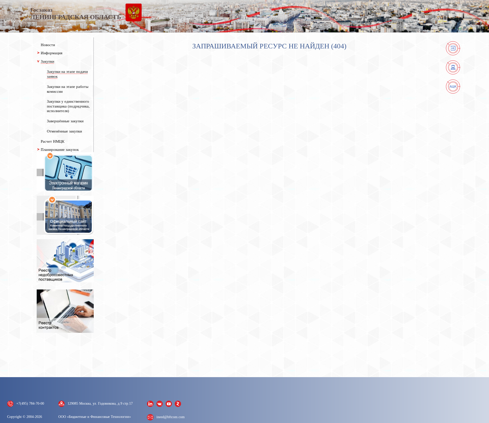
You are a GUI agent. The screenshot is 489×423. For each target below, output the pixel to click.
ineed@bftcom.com (170, 417)
